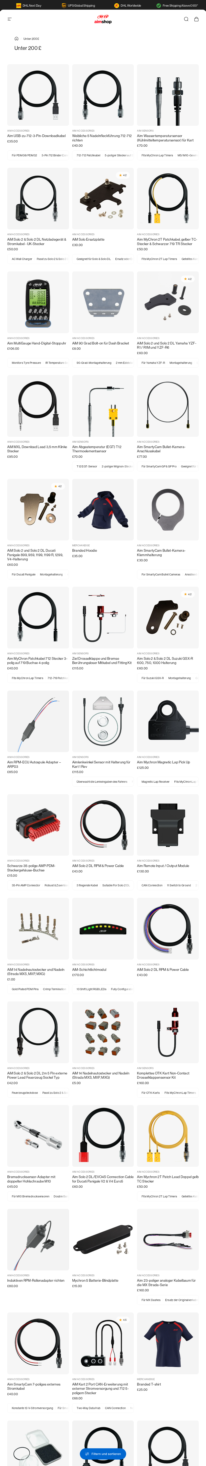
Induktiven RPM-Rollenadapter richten (36, 1280)
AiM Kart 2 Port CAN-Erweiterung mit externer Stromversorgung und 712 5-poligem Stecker (100, 1388)
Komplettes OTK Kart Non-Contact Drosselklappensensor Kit (163, 1075)
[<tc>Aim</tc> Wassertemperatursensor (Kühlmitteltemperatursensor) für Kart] (168, 95)
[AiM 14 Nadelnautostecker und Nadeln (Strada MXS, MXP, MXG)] (38, 929)
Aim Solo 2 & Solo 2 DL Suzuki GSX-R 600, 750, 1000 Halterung (165, 661)
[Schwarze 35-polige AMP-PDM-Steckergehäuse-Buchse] (38, 825)
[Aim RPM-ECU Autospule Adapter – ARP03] (38, 721)
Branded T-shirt (149, 1384)
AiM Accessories (18, 130)
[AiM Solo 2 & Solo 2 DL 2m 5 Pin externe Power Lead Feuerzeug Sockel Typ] (38, 1032)
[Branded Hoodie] (103, 510)
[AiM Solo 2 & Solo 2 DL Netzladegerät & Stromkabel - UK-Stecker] (38, 199)
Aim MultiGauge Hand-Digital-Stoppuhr (36, 343)
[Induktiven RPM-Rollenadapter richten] (38, 1240)
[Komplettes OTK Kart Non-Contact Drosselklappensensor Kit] (168, 1032)
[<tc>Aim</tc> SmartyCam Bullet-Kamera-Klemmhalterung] (168, 510)
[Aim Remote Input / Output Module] (168, 825)
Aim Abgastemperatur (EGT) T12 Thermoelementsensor (97, 449)
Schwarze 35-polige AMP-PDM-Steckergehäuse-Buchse (31, 868)
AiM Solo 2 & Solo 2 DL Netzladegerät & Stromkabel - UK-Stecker (36, 241)
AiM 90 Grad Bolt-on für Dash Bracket (100, 343)
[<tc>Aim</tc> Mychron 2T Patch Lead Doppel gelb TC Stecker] (168, 1136)
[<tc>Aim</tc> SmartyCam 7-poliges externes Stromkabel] (38, 1343)
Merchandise (81, 545)
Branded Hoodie (84, 550)
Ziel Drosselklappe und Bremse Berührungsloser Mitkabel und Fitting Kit (102, 661)
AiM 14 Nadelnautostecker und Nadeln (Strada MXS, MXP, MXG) (35, 972)
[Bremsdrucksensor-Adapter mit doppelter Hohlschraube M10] (38, 1136)
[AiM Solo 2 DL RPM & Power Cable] (103, 825)
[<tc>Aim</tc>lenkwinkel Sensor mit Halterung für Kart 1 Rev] (103, 721)
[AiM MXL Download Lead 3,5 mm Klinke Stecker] (38, 406)
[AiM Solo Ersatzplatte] (103, 199)
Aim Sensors (145, 130)
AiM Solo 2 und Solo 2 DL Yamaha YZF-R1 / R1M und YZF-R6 (166, 345)
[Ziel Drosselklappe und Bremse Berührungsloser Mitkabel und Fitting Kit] (103, 617)
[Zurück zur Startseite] (16, 39)
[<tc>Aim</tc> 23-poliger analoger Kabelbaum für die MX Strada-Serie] (168, 1240)
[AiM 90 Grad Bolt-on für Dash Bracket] (103, 302)
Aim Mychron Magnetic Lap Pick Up (163, 762)
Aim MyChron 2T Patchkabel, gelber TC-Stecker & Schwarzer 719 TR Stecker (167, 241)
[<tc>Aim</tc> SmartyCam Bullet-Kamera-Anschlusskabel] (168, 406)
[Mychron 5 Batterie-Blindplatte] (103, 1240)
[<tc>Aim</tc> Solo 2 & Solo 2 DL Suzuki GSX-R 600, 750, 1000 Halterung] (168, 617)
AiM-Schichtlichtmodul (89, 970)
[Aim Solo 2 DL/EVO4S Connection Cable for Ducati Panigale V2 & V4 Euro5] (103, 1136)
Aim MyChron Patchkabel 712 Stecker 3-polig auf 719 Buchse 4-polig (37, 661)
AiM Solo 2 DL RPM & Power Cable (98, 866)
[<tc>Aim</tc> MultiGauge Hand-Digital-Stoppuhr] (38, 302)
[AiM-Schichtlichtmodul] (103, 929)
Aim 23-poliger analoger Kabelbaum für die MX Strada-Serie (166, 1282)
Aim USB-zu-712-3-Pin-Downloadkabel (36, 136)
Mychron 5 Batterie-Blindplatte (95, 1280)
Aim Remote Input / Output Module (163, 866)
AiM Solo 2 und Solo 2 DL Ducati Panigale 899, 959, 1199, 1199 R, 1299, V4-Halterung (35, 554)
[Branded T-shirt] (168, 1343)
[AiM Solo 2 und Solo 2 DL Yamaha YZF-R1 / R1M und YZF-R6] (168, 302)
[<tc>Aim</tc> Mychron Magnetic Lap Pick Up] (168, 721)
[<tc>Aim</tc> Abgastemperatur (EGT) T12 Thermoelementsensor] (103, 406)
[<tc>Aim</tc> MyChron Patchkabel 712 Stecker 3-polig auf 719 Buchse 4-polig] (38, 617)
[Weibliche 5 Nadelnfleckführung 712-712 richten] (103, 95)
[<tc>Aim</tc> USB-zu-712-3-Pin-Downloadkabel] (38, 95)
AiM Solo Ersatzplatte (88, 239)
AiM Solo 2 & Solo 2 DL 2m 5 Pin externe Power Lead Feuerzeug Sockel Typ (37, 1075)
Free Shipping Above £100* (180, 5)
